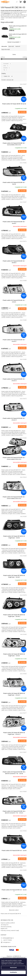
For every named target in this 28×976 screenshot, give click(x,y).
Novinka (6, 68)
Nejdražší (17, 46)
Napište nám (4, 928)
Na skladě (7, 63)
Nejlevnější (11, 46)
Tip (5, 70)
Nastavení (13, 967)
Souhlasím (13, 972)
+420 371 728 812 (7, 940)
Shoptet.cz (9, 956)
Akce (6, 65)
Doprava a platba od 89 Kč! (8, 923)
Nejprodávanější (5, 49)
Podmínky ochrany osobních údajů (10, 930)
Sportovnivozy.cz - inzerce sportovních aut (14, 957)
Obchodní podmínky (6, 926)
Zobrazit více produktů (13, 42)
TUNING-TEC (8, 76)
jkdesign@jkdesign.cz (8, 938)
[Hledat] (16, 1)
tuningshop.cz (6, 942)
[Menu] (24, 1)
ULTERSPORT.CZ (17, 956)
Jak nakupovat (4, 925)
